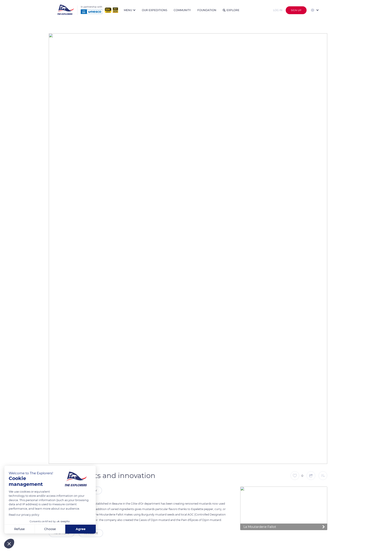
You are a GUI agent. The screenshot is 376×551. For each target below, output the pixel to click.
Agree (81, 529)
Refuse (19, 529)
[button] (9, 543)
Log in (277, 10)
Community (182, 10)
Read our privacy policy (24, 514)
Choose (50, 529)
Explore (233, 10)
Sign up (296, 10)
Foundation (206, 10)
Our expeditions (154, 10)
